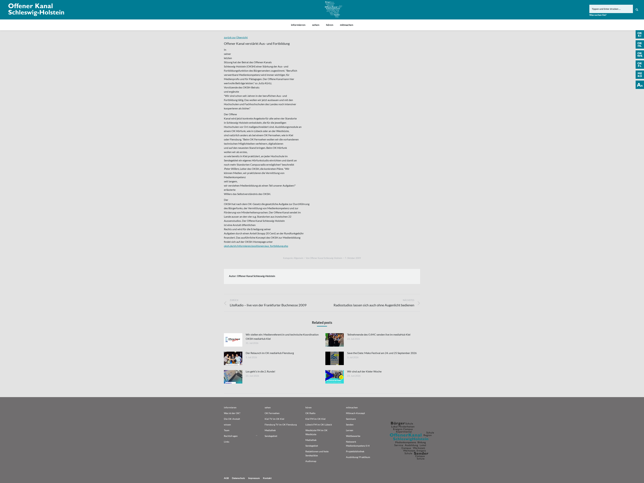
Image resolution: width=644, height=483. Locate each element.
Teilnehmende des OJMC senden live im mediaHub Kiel (378, 334)
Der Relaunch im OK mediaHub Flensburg (270, 352)
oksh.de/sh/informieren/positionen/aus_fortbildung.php (256, 245)
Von (324, 258)
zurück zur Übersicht (236, 37)
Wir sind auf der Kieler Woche (364, 371)
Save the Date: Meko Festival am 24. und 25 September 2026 (382, 352)
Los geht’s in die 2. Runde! (260, 371)
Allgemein (298, 258)
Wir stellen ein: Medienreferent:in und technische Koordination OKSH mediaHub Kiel (282, 336)
